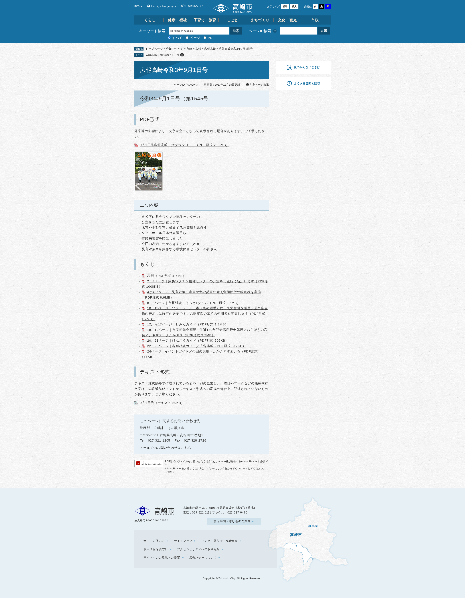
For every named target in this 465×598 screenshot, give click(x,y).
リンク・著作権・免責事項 (219, 540)
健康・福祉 (177, 20)
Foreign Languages (163, 6)
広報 (198, 48)
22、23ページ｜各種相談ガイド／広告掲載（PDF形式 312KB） (196, 346)
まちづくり (260, 20)
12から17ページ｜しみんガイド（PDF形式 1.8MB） (187, 324)
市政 (315, 20)
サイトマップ (183, 540)
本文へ (138, 6)
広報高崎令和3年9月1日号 (162, 55)
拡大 (294, 6)
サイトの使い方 (154, 540)
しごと (232, 20)
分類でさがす (174, 48)
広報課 (158, 428)
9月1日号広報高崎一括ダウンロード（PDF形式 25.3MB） (184, 145)
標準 (285, 6)
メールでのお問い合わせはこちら (165, 448)
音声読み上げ (195, 6)
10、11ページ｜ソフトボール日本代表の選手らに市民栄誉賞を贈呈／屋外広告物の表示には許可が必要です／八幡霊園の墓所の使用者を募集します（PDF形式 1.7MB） (205, 313)
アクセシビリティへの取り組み (198, 549)
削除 (182, 55)
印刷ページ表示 (259, 84)
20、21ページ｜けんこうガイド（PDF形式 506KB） (188, 340)
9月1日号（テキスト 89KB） (162, 403)
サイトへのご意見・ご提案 (161, 557)
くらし (150, 20)
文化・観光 (287, 20)
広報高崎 (210, 48)
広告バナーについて (203, 557)
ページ (195, 38)
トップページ (154, 48)
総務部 (145, 428)
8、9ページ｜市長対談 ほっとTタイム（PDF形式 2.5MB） (193, 303)
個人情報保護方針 (155, 549)
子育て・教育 (205, 20)
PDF (211, 38)
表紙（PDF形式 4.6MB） (166, 276)
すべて (177, 38)
